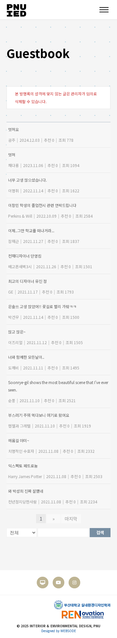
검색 (100, 532)
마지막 (71, 518)
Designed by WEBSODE (58, 630)
